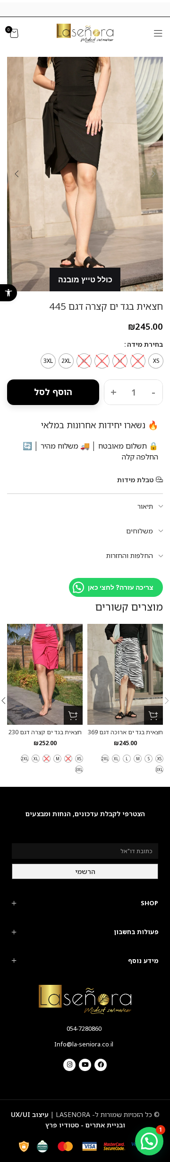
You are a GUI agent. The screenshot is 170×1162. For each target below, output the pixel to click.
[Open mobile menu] (158, 33)
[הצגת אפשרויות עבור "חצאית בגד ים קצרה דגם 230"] (73, 715)
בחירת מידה (145, 344)
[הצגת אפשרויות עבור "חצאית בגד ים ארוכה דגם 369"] (153, 715)
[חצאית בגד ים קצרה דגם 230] (45, 674)
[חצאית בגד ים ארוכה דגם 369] (125, 674)
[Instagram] (69, 1065)
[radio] (156, 361)
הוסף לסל (53, 391)
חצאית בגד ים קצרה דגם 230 (45, 732)
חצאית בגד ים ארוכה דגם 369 (125, 732)
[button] (8, 292)
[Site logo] (85, 32)
